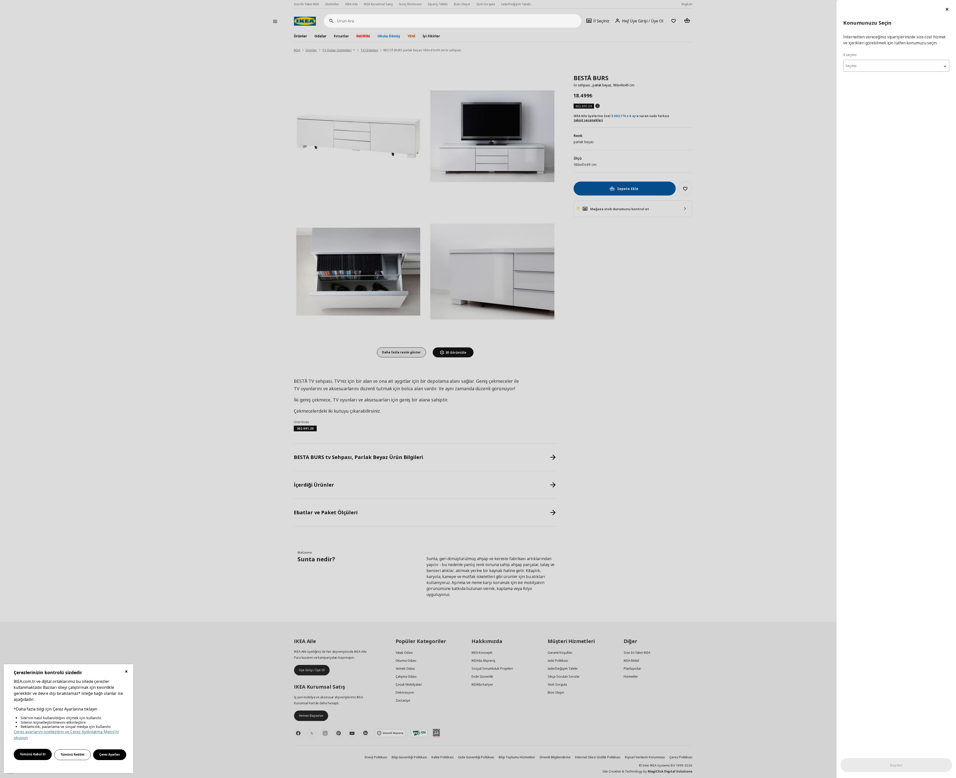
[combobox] (896, 66)
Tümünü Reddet (72, 754)
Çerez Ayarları (109, 754)
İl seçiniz (850, 54)
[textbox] (896, 65)
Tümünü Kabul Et (33, 754)
